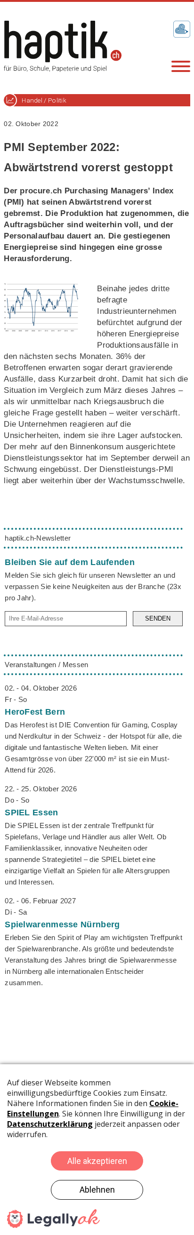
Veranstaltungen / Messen (46, 665)
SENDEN (157, 618)
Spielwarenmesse (62, 924)
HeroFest (35, 712)
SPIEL (31, 812)
